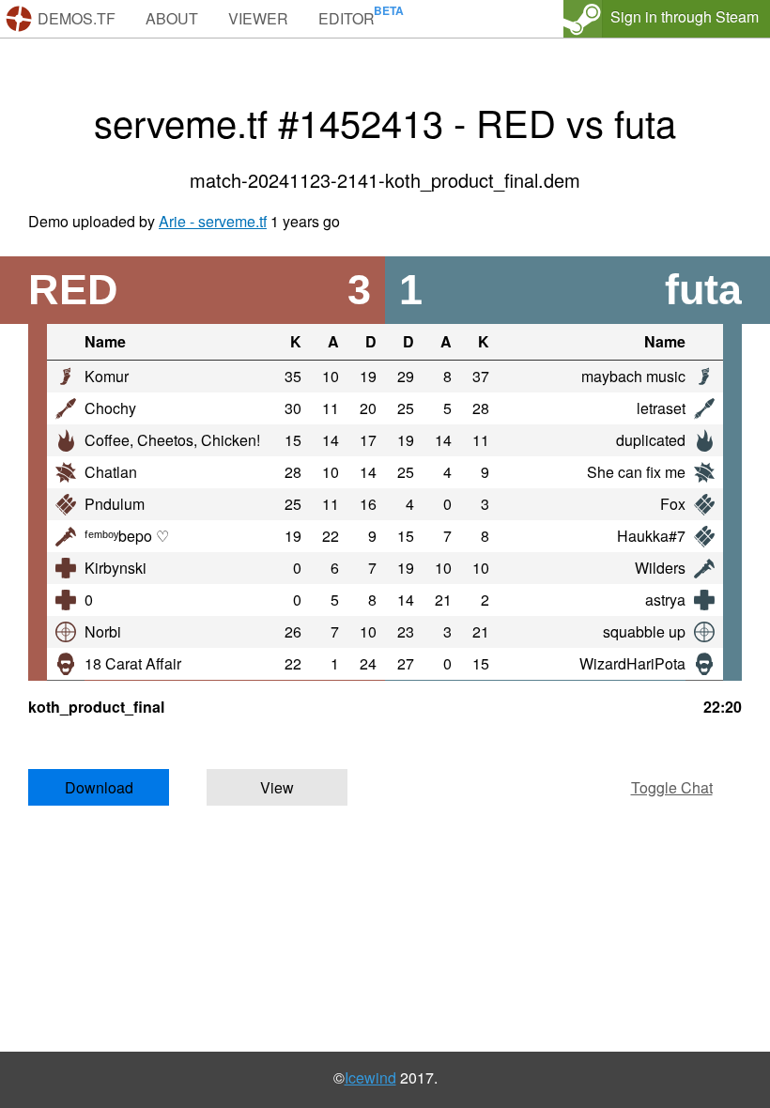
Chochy (110, 408)
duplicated (650, 440)
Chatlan (111, 472)
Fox (672, 504)
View (277, 787)
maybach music (633, 376)
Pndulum (115, 504)
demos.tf (77, 18)
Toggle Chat (672, 787)
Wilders (660, 567)
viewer (258, 18)
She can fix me (636, 472)
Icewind (370, 1077)
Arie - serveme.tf (213, 221)
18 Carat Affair (133, 663)
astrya (665, 599)
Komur (107, 376)
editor (346, 18)
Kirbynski (115, 567)
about (172, 18)
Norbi (103, 631)
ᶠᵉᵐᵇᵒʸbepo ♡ (127, 535)
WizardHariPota (632, 663)
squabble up (644, 631)
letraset (661, 408)
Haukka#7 (651, 535)
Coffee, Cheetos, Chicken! (172, 440)
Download (99, 787)
